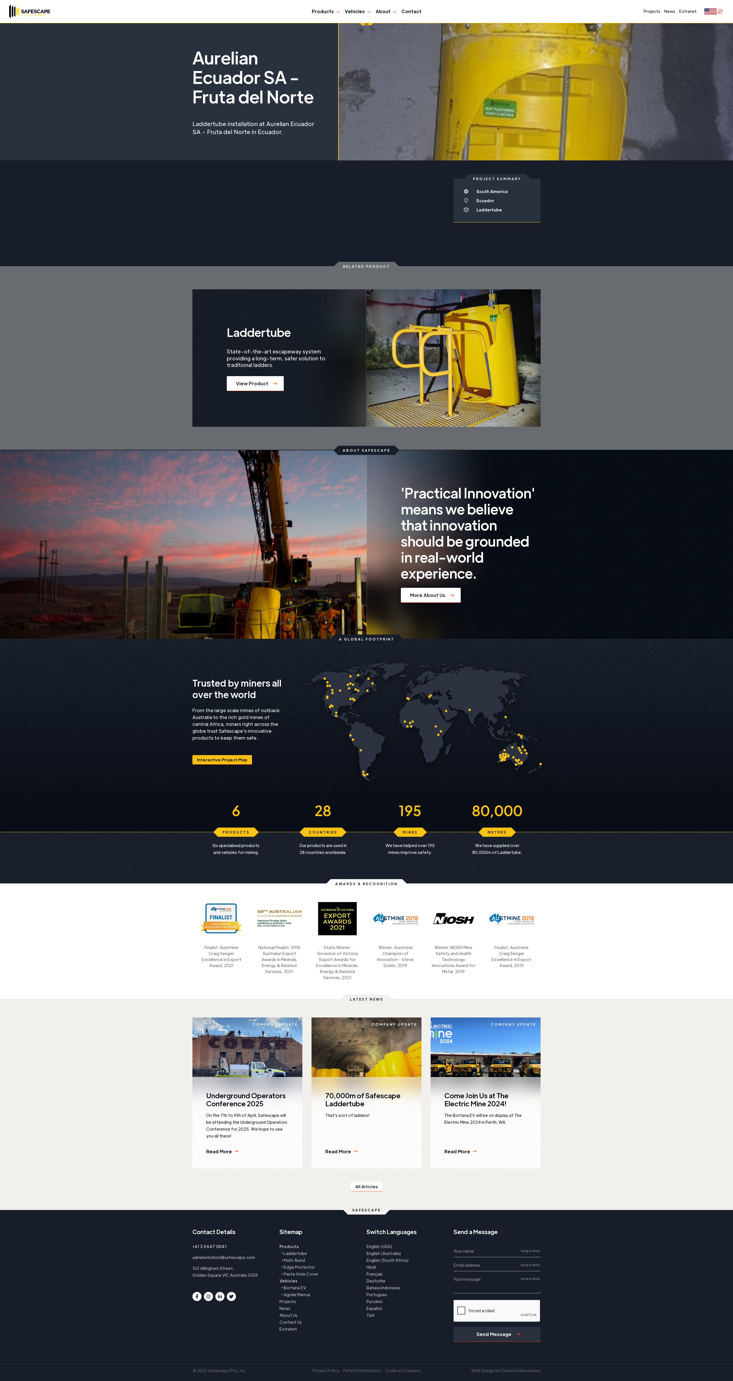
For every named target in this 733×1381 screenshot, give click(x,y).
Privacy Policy (326, 1370)
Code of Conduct (403, 1370)
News (669, 11)
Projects (652, 11)
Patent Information (362, 1370)
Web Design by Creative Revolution (506, 1370)
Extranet (688, 11)
